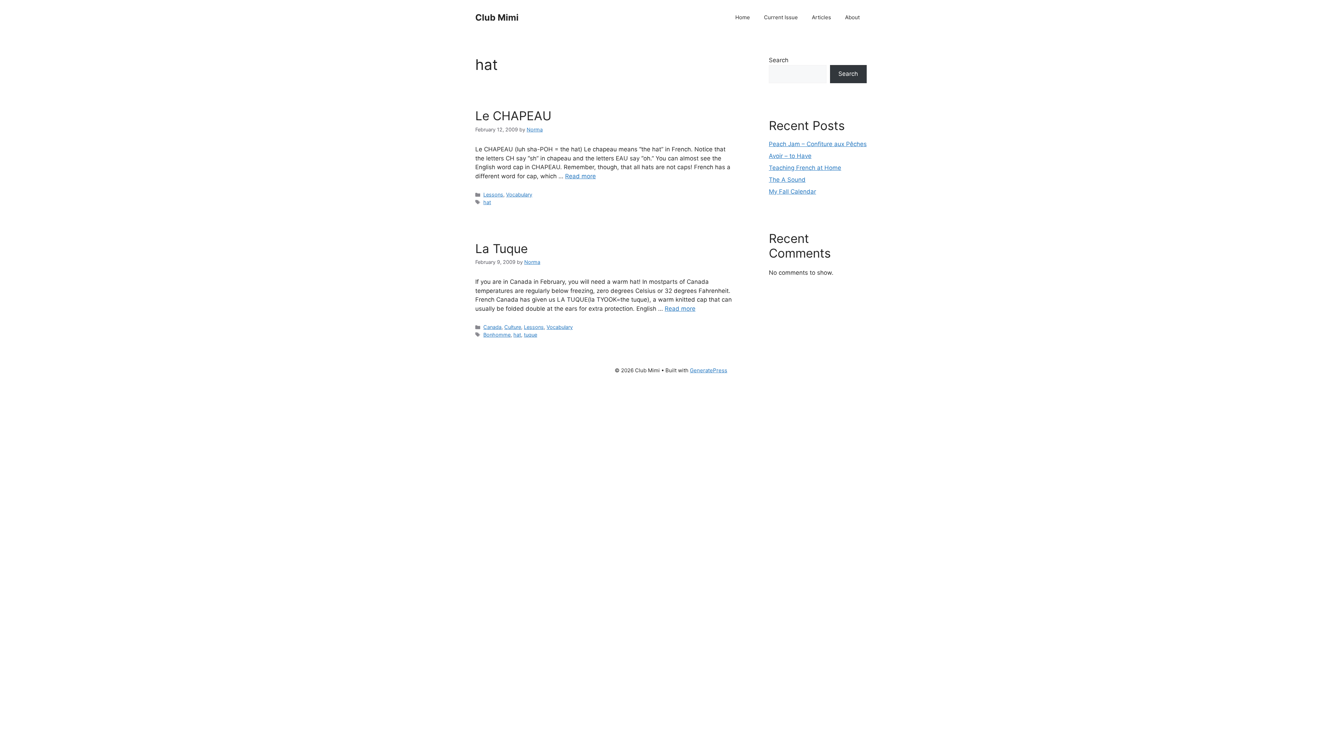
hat (487, 202)
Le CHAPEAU (513, 115)
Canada (492, 327)
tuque (530, 335)
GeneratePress (708, 370)
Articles (821, 17)
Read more (580, 176)
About (852, 17)
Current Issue (781, 17)
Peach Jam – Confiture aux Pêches (818, 144)
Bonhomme (497, 335)
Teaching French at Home (805, 167)
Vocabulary (519, 194)
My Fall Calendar (792, 191)
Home (742, 17)
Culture (512, 327)
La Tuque (501, 248)
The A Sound (787, 179)
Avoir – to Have (790, 155)
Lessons (493, 194)
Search (778, 60)
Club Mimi (497, 17)
